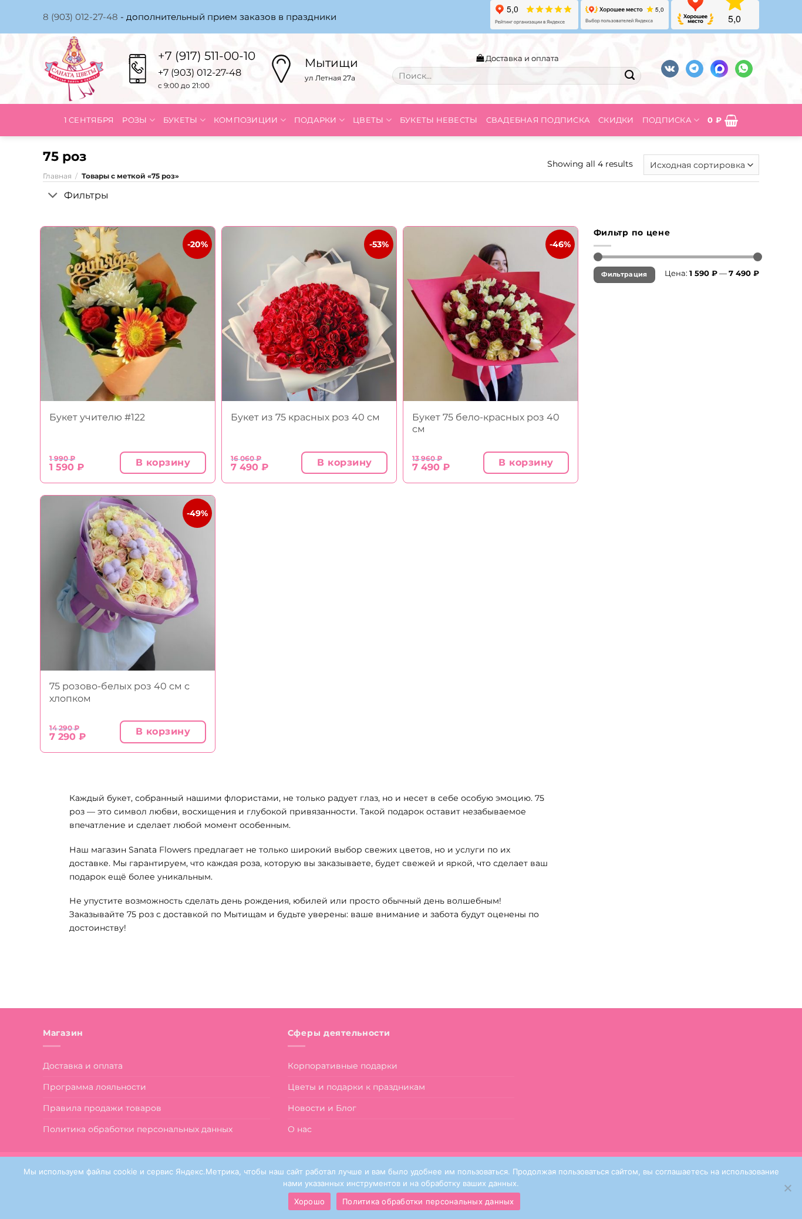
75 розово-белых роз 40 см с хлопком (119, 692)
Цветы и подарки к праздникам (356, 1087)
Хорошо (309, 1201)
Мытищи (331, 63)
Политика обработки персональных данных (137, 1129)
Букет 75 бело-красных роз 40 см (486, 423)
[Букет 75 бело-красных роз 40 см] (490, 314)
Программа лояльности (94, 1087)
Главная (57, 176)
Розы (134, 119)
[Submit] (629, 75)
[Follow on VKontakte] (670, 69)
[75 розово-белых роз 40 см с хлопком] (128, 583)
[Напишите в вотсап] (744, 69)
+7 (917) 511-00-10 (206, 56)
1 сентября (89, 119)
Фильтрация (624, 274)
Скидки (616, 119)
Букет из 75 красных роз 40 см (305, 417)
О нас (300, 1129)
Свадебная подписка (538, 119)
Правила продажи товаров (102, 1108)
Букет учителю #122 (97, 417)
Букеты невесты (439, 119)
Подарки (315, 119)
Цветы (368, 119)
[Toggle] (53, 196)
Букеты (180, 119)
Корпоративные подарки (342, 1065)
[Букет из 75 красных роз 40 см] (309, 314)
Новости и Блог (322, 1108)
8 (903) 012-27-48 (80, 16)
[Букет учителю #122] (128, 314)
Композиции (246, 119)
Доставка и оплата (521, 58)
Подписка (667, 119)
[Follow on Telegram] (694, 69)
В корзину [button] (163, 462)
